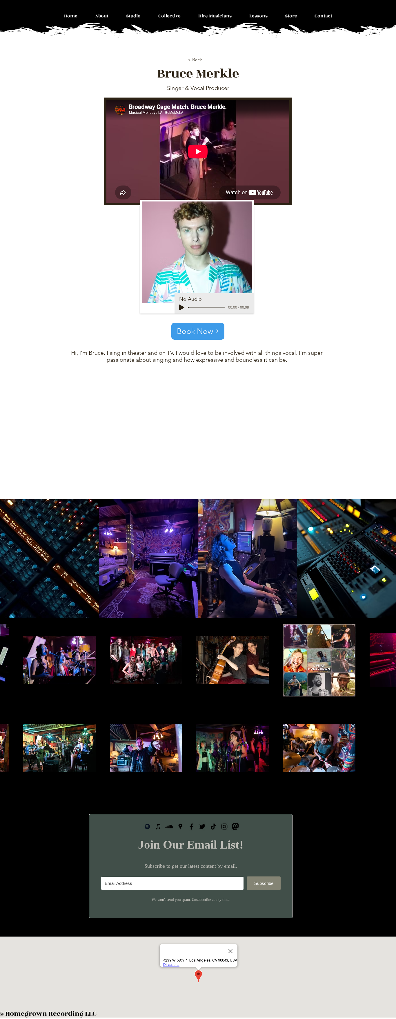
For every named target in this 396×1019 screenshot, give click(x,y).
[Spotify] (147, 826)
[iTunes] (158, 826)
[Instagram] (224, 826)
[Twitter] (202, 826)
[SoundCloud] (169, 826)
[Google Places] (180, 826)
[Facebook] (191, 826)
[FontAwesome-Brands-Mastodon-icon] (235, 826)
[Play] (181, 307)
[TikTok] (213, 826)
